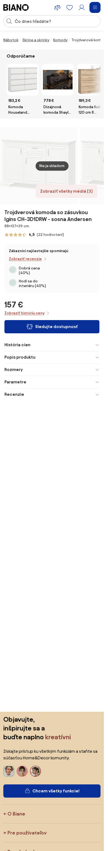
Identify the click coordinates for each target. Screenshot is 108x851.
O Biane (16, 813)
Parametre (15, 382)
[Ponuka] (95, 7)
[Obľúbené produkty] (69, 7)
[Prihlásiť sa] (81, 7)
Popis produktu (19, 357)
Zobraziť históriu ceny (24, 313)
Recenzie (14, 394)
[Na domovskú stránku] (16, 7)
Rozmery (13, 369)
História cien (17, 344)
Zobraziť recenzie (25, 259)
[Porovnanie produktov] (57, 7)
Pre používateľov (27, 832)
